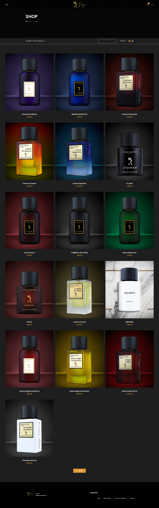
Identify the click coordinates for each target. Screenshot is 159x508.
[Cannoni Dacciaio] (129, 82)
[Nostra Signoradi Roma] (29, 359)
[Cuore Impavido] (79, 151)
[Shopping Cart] (147, 5)
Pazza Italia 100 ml (129, 391)
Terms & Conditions (120, 498)
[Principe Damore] (29, 428)
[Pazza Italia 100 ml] (129, 359)
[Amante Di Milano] (29, 82)
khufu (29, 322)
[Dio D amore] (29, 220)
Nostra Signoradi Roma (29, 391)
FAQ (99, 498)
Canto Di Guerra (29, 183)
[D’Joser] (129, 151)
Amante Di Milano (29, 114)
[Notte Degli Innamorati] (79, 359)
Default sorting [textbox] (105, 42)
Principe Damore (29, 460)
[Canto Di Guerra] (29, 151)
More (80, 471)
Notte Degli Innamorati (79, 391)
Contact (132, 498)
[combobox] (107, 41)
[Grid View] (129, 41)
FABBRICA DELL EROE (79, 252)
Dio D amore (29, 252)
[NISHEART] (129, 289)
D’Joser (129, 183)
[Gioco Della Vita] (129, 220)
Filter (123, 41)
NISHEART (130, 322)
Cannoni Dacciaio (129, 114)
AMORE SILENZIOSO (79, 114)
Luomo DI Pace (79, 322)
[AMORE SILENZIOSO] (79, 82)
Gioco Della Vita (129, 252)
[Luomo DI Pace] (79, 289)
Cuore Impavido (79, 183)
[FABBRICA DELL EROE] (79, 220)
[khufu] (29, 289)
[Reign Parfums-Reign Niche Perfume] (79, 4)
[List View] (132, 41)
